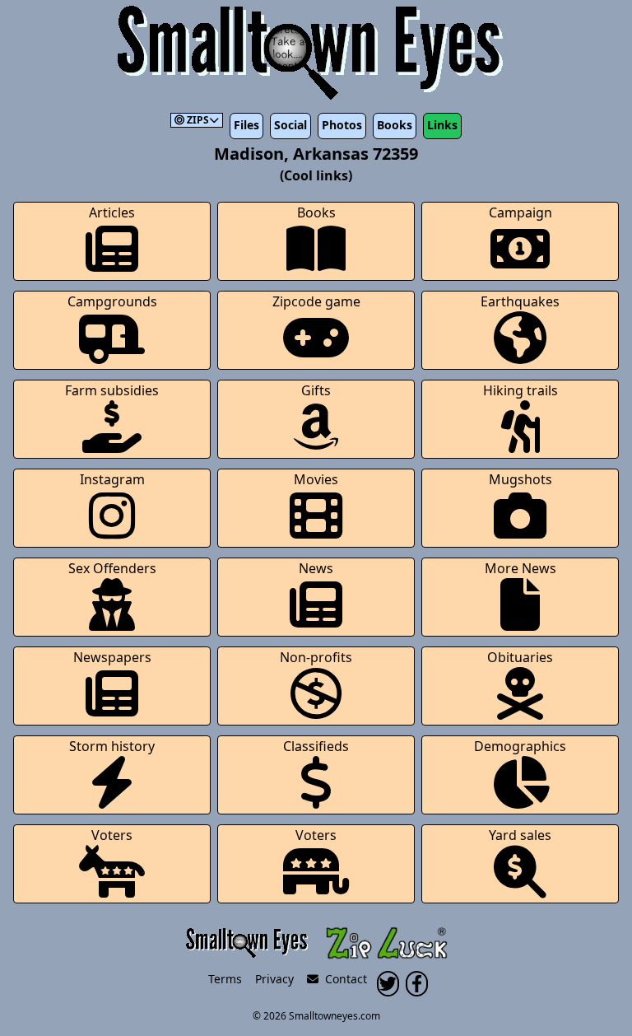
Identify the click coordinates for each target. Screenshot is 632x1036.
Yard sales (520, 835)
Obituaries (520, 657)
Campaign (520, 212)
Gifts (316, 390)
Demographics (520, 746)
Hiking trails (520, 390)
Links (442, 125)
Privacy (274, 979)
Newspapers (112, 657)
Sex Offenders (112, 568)
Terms (225, 979)
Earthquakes (520, 301)
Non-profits (316, 657)
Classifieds (316, 746)
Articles (112, 212)
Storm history (112, 746)
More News (520, 568)
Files (246, 125)
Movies (316, 479)
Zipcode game (316, 301)
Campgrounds (112, 301)
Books (394, 125)
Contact (342, 979)
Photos (342, 125)
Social (290, 125)
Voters (111, 835)
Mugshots (520, 479)
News (316, 568)
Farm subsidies (112, 390)
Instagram (112, 479)
